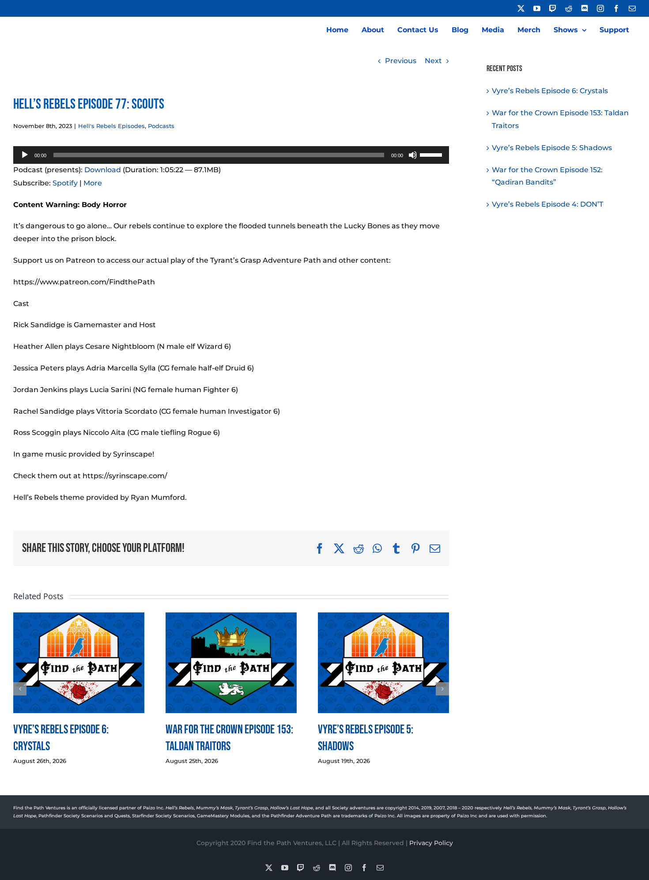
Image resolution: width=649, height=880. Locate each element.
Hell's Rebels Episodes (111, 125)
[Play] (24, 155)
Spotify (65, 183)
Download (102, 170)
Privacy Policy (431, 843)
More (92, 183)
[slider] (432, 154)
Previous (400, 61)
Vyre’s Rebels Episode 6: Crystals (550, 91)
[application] (231, 155)
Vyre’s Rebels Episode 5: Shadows (552, 148)
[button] (19, 688)
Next (433, 61)
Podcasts (161, 125)
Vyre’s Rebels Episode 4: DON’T (547, 204)
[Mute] (412, 155)
